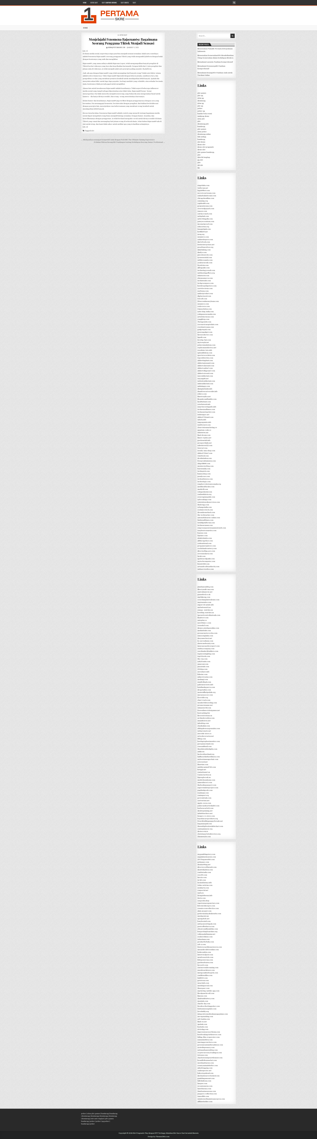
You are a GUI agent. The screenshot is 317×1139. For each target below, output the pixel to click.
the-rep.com (202, 659)
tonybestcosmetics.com (207, 530)
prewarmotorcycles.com (207, 633)
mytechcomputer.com (206, 561)
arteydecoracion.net (206, 736)
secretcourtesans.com (206, 193)
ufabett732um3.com (205, 417)
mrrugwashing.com (205, 1016)
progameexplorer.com (207, 546)
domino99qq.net (204, 864)
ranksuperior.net (204, 1071)
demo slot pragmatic (206, 147)
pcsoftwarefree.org (205, 247)
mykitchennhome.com (206, 780)
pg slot (200, 160)
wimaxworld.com (204, 708)
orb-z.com (202, 944)
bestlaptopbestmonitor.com (209, 741)
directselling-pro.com (206, 551)
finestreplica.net (204, 396)
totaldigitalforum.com (206, 523)
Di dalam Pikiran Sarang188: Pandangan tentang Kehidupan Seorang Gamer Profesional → (129, 142)
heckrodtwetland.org (206, 754)
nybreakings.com (204, 499)
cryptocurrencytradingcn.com (210, 1053)
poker (200, 108)
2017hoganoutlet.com (206, 859)
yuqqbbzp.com (203, 319)
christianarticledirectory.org (209, 834)
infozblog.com (203, 723)
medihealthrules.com (206, 487)
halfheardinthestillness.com (209, 757)
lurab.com (201, 556)
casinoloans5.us (204, 772)
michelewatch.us (204, 607)
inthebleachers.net (205, 813)
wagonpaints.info (204, 422)
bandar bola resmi (205, 114)
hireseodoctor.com (205, 335)
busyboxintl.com (204, 921)
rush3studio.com (204, 872)
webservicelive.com (206, 569)
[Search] (234, 2)
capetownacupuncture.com (208, 903)
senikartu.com (203, 888)
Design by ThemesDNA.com (158, 1137)
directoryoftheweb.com (207, 867)
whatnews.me (203, 432)
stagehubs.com (203, 185)
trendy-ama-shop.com (206, 451)
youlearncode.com (205, 263)
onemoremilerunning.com (208, 968)
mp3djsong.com (204, 597)
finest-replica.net (204, 438)
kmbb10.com (203, 978)
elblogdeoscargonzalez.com (209, 728)
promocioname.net (205, 705)
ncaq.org (201, 234)
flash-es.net (202, 1022)
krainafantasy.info (205, 883)
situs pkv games (93, 1113)
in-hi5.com (202, 880)
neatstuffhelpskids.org (207, 692)
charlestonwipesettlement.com (210, 1058)
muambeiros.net (204, 721)
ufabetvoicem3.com (205, 373)
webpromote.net (204, 731)
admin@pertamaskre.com (116, 47)
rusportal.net (203, 890)
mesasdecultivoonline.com (208, 950)
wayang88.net (203, 379)
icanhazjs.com (203, 793)
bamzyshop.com (204, 474)
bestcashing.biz (204, 713)
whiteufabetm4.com (205, 384)
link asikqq (202, 137)
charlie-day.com (204, 1004)
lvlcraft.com (202, 299)
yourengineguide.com (206, 497)
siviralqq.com (203, 1029)
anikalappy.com (204, 386)
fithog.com (202, 739)
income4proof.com (205, 224)
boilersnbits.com (204, 952)
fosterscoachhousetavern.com (210, 947)
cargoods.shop (203, 901)
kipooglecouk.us (204, 777)
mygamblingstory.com (206, 854)
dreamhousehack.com (206, 512)
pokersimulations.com (206, 345)
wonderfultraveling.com (207, 703)
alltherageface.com (205, 541)
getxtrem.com (203, 980)
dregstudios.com (204, 690)
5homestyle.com (204, 837)
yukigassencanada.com (207, 314)
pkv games (202, 93)
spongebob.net (203, 919)
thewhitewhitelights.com (207, 749)
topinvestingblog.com (206, 654)
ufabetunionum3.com (206, 363)
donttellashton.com (205, 870)
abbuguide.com (204, 268)
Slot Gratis (125, 2)
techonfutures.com (205, 479)
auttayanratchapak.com (207, 924)
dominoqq (201, 101)
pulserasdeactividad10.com (208, 806)
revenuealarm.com (205, 554)
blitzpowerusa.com (205, 960)
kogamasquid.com (205, 824)
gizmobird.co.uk (204, 594)
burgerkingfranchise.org (207, 931)
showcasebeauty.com (206, 643)
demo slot (201, 144)
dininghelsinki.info (205, 389)
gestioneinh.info (204, 440)
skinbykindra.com (205, 538)
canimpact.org (203, 795)
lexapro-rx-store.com (206, 816)
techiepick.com (204, 471)
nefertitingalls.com (205, 219)
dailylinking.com (204, 250)
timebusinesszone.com (207, 1091)
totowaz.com (203, 1055)
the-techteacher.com (206, 515)
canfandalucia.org (204, 494)
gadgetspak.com (204, 329)
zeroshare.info (203, 672)
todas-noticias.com (205, 885)
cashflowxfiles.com (205, 975)
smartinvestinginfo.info (207, 407)
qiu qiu (200, 165)
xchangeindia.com (205, 507)
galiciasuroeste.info (205, 685)
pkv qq (200, 95)
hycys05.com (203, 965)
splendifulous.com (205, 353)
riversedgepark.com (206, 208)
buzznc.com (202, 533)
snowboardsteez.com (206, 970)
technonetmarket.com (206, 412)
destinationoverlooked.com (208, 1076)
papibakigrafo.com (205, 790)
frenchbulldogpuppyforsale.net (210, 821)
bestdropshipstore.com (207, 286)
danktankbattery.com (206, 998)
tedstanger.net (203, 415)
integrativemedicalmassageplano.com (213, 1014)
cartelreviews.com (205, 288)
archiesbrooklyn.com (206, 718)
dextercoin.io (203, 831)
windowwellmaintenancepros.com (211, 1099)
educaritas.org (203, 227)
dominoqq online (204, 134)
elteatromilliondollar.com (208, 929)
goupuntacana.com (205, 206)
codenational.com (204, 543)
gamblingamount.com (206, 1078)
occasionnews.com (205, 1086)
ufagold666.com (204, 463)
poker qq (201, 111)
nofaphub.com (203, 216)
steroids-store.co (204, 733)
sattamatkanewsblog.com (208, 1050)
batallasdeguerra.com (206, 687)
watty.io (201, 893)
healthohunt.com (204, 402)
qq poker (105, 1121)
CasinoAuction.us (204, 775)
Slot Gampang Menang (109, 2)
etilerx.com (202, 394)
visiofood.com (203, 456)
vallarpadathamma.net (206, 934)
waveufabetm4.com (205, 376)
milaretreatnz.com (205, 677)
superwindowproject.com (208, 788)
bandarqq (201, 126)
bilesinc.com (202, 674)
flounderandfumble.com (207, 399)
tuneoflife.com (203, 1096)
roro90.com (202, 875)
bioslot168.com (203, 564)
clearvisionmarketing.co (207, 427)
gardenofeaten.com (205, 962)
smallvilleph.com (204, 682)
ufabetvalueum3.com (206, 366)
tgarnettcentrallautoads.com (209, 615)
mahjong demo (203, 116)
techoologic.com (204, 482)
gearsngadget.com (205, 332)
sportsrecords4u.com (206, 355)
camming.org (203, 201)
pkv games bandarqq (206, 152)
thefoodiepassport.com (207, 785)
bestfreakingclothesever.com (209, 1034)
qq (198, 168)
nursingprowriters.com (207, 1042)
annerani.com (203, 664)
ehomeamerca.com (205, 278)
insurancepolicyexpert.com (209, 646)
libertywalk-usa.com (206, 589)
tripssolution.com (205, 309)
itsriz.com (202, 898)
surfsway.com (203, 291)
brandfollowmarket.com (207, 1060)
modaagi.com (203, 679)
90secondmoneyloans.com (208, 301)
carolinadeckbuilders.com (208, 651)
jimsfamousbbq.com (205, 587)
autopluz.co (202, 620)
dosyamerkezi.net (205, 638)
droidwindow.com (205, 458)
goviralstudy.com (204, 798)
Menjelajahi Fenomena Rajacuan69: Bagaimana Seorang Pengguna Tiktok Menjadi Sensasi (123, 41)
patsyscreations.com (206, 221)
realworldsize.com (205, 937)
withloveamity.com (205, 260)
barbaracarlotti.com (205, 808)
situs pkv (201, 119)
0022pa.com (202, 669)
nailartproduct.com (205, 293)
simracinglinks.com (205, 636)
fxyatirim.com (203, 265)
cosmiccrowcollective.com (208, 908)
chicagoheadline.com (206, 198)
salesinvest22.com (205, 445)
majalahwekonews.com (207, 857)
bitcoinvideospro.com (206, 906)
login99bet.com (204, 190)
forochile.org (203, 697)
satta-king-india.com (206, 312)
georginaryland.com (206, 744)
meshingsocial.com (205, 986)
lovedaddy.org (203, 1011)
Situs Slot (94, 2)
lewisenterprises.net (206, 245)
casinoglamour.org (205, 829)
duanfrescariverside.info (207, 391)
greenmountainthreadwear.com (210, 1045)
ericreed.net (203, 762)
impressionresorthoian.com (209, 1032)
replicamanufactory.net (207, 348)
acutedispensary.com (206, 1047)
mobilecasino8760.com (207, 767)
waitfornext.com (204, 425)
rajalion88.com (203, 203)
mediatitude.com (204, 630)
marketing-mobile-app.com (208, 991)
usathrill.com (203, 489)
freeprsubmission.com (207, 461)
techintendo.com (204, 281)
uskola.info (202, 420)
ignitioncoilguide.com (206, 559)
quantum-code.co (204, 430)
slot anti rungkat (97, 1119)
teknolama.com (204, 939)
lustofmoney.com (204, 1089)
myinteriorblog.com (205, 466)
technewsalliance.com (206, 409)
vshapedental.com (205, 492)
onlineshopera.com (205, 239)
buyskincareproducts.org (208, 819)
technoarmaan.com (205, 525)
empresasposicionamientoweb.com (212, 528)
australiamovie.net (205, 592)
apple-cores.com (204, 803)
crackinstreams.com (206, 327)
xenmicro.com (203, 237)
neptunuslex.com (204, 602)
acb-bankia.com (204, 1019)
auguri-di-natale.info (206, 605)
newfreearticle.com (205, 957)
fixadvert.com (203, 618)
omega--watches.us (205, 610)
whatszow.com (203, 275)
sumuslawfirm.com (205, 1040)
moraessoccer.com (205, 695)
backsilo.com (203, 1027)
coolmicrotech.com (205, 510)
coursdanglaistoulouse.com (208, 600)
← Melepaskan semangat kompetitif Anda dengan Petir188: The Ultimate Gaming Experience (118, 140)
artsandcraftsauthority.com (208, 566)
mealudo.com (203, 1001)
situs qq (201, 98)
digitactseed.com (204, 296)
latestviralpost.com (205, 955)
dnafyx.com (202, 252)
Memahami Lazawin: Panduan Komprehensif (215, 62)
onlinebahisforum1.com (207, 196)
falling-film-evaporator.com (209, 1037)
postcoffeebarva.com (206, 926)
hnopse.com (202, 1083)
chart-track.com (204, 700)
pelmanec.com (203, 862)
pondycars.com (204, 476)
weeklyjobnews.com (206, 1063)
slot (134, 2)
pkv (199, 121)
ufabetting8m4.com (205, 360)
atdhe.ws (201, 752)
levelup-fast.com (204, 340)
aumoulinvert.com (205, 782)
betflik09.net (203, 232)
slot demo (201, 142)
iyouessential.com (205, 257)
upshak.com (202, 1024)
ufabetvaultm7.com (205, 368)
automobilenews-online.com (209, 518)
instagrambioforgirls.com (208, 973)
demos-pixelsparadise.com (208, 628)
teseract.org (202, 448)
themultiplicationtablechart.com (210, 826)
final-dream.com (204, 435)
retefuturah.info (204, 404)
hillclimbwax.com (204, 1081)
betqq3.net (202, 770)
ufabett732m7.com (205, 453)
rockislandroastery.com (207, 548)
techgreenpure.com (205, 283)
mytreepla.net (203, 342)
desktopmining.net (205, 811)
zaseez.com (202, 211)
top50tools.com (204, 656)
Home (84, 2)
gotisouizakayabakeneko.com (209, 914)
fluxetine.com (203, 764)
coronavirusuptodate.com (208, 324)
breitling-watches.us (206, 613)
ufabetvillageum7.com (206, 371)
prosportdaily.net (205, 443)
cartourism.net (203, 800)
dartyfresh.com (204, 242)
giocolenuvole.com (205, 255)
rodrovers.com (204, 306)
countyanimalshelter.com (208, 1065)
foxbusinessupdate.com (207, 1009)
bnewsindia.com (204, 469)
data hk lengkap (204, 157)
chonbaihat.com (204, 726)
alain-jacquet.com (204, 911)
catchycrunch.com (205, 214)
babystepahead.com (205, 1073)
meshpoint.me (203, 916)
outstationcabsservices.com (209, 502)
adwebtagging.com (205, 1068)
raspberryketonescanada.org (209, 484)
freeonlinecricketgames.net (209, 710)
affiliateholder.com (205, 1101)
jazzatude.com (203, 667)
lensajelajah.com (204, 229)
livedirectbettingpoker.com (209, 1006)
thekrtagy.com (203, 505)
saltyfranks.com (204, 661)
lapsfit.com (202, 337)
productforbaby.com (206, 942)
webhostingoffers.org (206, 273)
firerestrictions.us (205, 716)
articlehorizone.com (206, 317)
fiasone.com (202, 996)
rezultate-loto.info (205, 350)
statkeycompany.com (206, 649)
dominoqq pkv (203, 124)
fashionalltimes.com (205, 520)
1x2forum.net (203, 188)
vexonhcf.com (203, 625)
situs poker (202, 132)
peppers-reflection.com (207, 1094)
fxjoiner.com (203, 536)
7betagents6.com (204, 322)
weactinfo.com (203, 983)
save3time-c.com (204, 623)
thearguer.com (203, 988)
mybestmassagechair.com (208, 759)
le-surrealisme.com (205, 641)
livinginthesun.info (205, 895)
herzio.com (202, 877)
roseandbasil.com (204, 746)
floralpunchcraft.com (206, 993)
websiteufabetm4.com (206, 381)
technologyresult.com (206, 270)
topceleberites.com (205, 358)
